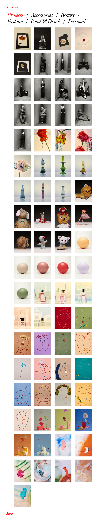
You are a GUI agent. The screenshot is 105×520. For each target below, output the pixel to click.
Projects (15, 14)
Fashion (15, 21)
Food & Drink (45, 21)
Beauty (68, 14)
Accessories (42, 14)
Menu (9, 513)
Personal (76, 21)
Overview (13, 7)
